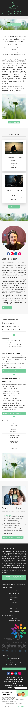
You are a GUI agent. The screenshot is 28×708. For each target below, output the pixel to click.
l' (19, 67)
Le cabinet (5, 384)
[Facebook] (8, 253)
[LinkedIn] (15, 253)
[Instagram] (19, 253)
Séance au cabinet (7, 86)
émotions (5, 267)
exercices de (14, 289)
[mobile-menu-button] (23, 17)
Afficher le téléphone (15, 346)
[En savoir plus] (14, 238)
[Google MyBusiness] (12, 253)
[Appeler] (4, 17)
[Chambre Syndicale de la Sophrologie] (14, 637)
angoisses (20, 265)
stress (11, 67)
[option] (14, 524)
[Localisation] (14, 17)
